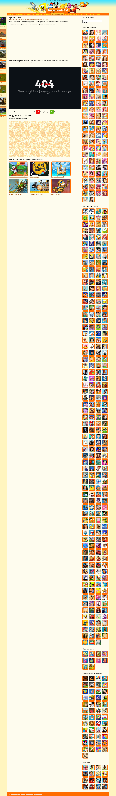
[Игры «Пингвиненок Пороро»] (104, 470)
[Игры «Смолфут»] (104, 528)
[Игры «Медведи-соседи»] (91, 432)
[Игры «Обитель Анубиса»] (98, 458)
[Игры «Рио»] (85, 509)
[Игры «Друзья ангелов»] (98, 73)
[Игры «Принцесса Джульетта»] (98, 150)
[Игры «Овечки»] (104, 725)
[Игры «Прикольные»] (91, 738)
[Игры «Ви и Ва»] (98, 54)
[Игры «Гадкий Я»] (98, 284)
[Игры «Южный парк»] (91, 644)
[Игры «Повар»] (91, 144)
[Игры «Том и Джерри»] (104, 561)
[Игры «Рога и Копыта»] (98, 509)
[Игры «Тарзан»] (91, 554)
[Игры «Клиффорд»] (91, 374)
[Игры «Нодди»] (104, 451)
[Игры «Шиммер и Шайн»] (85, 631)
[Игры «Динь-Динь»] (91, 73)
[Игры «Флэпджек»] (91, 599)
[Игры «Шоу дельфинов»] (91, 631)
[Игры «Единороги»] (104, 73)
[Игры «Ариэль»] (104, 239)
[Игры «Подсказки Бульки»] (98, 483)
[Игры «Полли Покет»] (98, 144)
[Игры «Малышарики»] (85, 425)
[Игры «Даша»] (104, 310)
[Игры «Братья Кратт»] (85, 265)
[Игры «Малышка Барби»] (85, 111)
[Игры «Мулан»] (91, 451)
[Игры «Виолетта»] (85, 60)
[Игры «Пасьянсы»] (91, 732)
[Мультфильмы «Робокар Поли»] (98, 789)
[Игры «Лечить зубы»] (98, 92)
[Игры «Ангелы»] (98, 34)
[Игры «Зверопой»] (85, 348)
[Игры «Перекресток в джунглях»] (91, 470)
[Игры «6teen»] (98, 213)
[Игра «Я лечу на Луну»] (39, 175)
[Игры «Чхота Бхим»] (98, 625)
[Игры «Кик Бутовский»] (85, 368)
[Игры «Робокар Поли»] (91, 509)
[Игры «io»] (91, 680)
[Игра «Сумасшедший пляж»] (39, 192)
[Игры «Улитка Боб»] (91, 580)
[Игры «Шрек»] (98, 631)
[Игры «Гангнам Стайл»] (85, 290)
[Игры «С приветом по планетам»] (104, 516)
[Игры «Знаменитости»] (91, 79)
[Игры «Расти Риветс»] (85, 503)
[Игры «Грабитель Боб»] (104, 693)
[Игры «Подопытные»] (91, 483)
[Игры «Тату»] (85, 176)
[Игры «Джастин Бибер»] (104, 66)
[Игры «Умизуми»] (104, 580)
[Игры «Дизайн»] (85, 73)
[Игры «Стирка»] (85, 169)
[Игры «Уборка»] (104, 176)
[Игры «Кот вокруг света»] (85, 713)
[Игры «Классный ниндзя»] (85, 374)
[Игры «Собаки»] (85, 163)
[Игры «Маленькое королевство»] (98, 419)
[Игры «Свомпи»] (104, 522)
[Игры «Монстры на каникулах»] (91, 445)
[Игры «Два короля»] (85, 316)
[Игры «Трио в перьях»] (85, 573)
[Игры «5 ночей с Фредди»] (85, 680)
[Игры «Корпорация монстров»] (85, 380)
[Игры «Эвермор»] (85, 638)
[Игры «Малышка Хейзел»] (98, 111)
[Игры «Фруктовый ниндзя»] (91, 751)
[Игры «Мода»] (98, 118)
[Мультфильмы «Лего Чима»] (85, 782)
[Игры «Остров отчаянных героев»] (104, 464)
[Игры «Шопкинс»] (98, 195)
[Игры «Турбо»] (104, 573)
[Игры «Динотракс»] (85, 329)
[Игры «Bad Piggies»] (85, 220)
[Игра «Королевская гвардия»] (18, 192)
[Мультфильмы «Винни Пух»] (104, 769)
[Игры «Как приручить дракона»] (98, 355)
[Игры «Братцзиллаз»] (91, 47)
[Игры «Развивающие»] (104, 738)
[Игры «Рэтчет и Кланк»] (98, 516)
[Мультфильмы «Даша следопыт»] (91, 776)
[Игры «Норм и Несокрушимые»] (85, 458)
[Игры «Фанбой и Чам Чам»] (91, 586)
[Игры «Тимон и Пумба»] (98, 561)
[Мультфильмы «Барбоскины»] (91, 769)
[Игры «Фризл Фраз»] (98, 599)
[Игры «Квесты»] (98, 706)
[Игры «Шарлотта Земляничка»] (98, 189)
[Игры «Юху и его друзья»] (98, 644)
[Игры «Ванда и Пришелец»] (85, 271)
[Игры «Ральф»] (98, 496)
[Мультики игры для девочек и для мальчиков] (58, 12)
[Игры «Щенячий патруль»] (104, 631)
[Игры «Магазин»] (85, 105)
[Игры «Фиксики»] (91, 593)
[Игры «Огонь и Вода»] (91, 464)
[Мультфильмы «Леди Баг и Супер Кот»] (91, 782)
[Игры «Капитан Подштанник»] (85, 361)
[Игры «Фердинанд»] (85, 593)
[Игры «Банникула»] (91, 245)
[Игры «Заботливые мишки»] (98, 342)
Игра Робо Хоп (44, 19)
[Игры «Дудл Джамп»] (104, 700)
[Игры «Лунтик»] (85, 413)
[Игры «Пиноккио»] (91, 477)
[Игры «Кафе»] (98, 79)
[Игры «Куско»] (104, 393)
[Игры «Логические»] (98, 713)
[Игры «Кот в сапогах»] (98, 380)
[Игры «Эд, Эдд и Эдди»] (91, 638)
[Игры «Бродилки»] (98, 687)
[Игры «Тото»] (98, 176)
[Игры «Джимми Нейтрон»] (85, 323)
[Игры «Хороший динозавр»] (91, 612)
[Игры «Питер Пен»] (98, 477)
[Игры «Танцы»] (104, 169)
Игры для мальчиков (57, 14)
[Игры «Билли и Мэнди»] (91, 258)
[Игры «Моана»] (104, 438)
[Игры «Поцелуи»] (91, 150)
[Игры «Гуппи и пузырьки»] (85, 310)
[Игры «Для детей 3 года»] (98, 656)
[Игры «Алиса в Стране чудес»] (85, 232)
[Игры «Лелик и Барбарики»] (104, 400)
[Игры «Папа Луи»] (85, 137)
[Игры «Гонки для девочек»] (91, 60)
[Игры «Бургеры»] (104, 47)
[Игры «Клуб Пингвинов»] (98, 374)
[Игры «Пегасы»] (98, 137)
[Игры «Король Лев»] (104, 374)
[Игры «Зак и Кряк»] (104, 342)
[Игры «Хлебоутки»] (104, 606)
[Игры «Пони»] (104, 144)
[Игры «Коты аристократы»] (85, 387)
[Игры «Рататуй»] (91, 503)
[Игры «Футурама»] (85, 606)
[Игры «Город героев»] (85, 303)
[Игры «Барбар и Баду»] (104, 245)
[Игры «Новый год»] (98, 725)
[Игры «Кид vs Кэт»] (98, 361)
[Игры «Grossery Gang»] (98, 220)
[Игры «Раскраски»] (85, 745)
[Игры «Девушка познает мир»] (85, 66)
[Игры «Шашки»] (85, 758)
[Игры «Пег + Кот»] (85, 470)
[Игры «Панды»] (104, 131)
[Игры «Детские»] (91, 700)
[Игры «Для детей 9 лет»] (85, 669)
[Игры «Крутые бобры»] (104, 387)
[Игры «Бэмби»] (98, 265)
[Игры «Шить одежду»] (104, 189)
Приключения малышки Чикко (18, 177)
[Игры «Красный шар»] (91, 713)
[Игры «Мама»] (104, 111)
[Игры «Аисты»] (104, 226)
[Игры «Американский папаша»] (85, 239)
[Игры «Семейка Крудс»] (85, 528)
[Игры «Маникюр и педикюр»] (85, 118)
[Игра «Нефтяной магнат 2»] (61, 175)
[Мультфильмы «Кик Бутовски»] (104, 776)
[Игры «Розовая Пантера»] (104, 509)
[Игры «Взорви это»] (104, 687)
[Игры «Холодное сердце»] (85, 189)
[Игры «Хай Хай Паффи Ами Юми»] (91, 606)
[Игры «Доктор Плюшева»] (91, 329)
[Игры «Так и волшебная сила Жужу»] (85, 554)
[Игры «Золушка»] (104, 348)
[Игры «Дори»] (98, 335)
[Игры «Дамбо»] (98, 310)
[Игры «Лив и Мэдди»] (104, 92)
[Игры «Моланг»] (85, 445)
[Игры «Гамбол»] (104, 284)
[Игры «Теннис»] (98, 745)
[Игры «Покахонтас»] (85, 490)
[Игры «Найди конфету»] (98, 719)
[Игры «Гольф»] (98, 693)
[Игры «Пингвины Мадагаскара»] (85, 477)
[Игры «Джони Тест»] (91, 323)
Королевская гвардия (15, 194)
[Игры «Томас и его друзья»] (85, 567)
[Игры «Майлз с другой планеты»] (104, 413)
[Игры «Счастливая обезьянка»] (91, 548)
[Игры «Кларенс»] (104, 368)
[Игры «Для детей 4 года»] (104, 656)
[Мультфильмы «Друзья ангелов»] (98, 776)
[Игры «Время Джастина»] (91, 277)
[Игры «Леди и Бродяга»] (91, 400)
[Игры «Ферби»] (104, 586)
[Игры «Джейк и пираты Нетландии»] (98, 316)
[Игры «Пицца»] (85, 144)
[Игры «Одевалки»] (85, 131)
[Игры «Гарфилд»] (98, 290)
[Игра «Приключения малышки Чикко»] (18, 175)
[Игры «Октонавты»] (98, 464)
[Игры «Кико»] (91, 368)
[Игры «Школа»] (85, 195)
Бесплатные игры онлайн (72, 14)
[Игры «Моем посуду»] (104, 118)
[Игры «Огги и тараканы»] (85, 464)
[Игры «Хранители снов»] (104, 612)
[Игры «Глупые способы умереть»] (91, 693)
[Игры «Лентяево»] (85, 406)
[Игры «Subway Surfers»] (104, 220)
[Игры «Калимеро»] (104, 355)
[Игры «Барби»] (85, 41)
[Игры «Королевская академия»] (104, 79)
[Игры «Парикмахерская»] (91, 137)
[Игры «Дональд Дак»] (85, 335)
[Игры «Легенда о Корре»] (85, 400)
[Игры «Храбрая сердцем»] (98, 612)
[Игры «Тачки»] (98, 554)
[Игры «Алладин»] (91, 232)
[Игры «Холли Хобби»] (85, 612)
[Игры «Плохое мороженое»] (104, 732)
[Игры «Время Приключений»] (98, 277)
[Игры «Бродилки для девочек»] (98, 47)
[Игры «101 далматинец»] (85, 213)
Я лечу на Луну (34, 177)
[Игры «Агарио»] (98, 680)
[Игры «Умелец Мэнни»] (98, 580)
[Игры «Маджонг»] (104, 713)
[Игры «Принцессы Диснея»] (104, 150)
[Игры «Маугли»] (104, 425)
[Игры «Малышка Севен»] (91, 111)
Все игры (10, 14)
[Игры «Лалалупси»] (104, 86)
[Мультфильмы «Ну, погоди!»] (85, 789)
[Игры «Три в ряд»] (104, 745)
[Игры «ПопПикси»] (85, 150)
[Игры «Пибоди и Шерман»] (98, 470)
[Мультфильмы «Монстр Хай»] (98, 782)
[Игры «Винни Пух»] (98, 271)
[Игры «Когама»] (104, 706)
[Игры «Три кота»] (104, 567)
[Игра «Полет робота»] (61, 192)
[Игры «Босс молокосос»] (104, 258)
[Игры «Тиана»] (85, 561)
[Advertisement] (33, 42)
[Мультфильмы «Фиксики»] (104, 789)
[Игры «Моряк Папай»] (85, 451)
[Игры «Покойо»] (98, 490)
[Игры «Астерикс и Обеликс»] (85, 245)
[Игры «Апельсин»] (98, 239)
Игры (10, 19)
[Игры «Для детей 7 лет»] (98, 662)
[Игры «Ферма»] (85, 751)
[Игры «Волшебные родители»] (104, 271)
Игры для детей (45, 14)
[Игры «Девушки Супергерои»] (91, 66)
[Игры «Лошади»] (98, 99)
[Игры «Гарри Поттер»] (91, 290)
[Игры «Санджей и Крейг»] (91, 522)
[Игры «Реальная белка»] (98, 503)
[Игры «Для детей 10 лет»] (85, 656)
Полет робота (55, 194)
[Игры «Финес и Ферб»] (98, 593)
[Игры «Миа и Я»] (91, 118)
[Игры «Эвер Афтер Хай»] (104, 195)
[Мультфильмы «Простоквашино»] (91, 789)
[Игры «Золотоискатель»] (85, 706)
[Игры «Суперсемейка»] (104, 541)
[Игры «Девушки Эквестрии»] (98, 66)
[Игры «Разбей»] (98, 738)
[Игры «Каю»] (91, 361)
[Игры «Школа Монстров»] (91, 195)
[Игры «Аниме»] (104, 34)
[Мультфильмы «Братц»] (98, 769)
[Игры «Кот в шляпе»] (104, 380)
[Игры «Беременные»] (98, 41)
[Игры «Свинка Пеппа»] (98, 522)
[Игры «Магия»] (91, 105)
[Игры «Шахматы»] (104, 751)
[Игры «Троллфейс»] (98, 573)
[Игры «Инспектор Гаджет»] (85, 355)
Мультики (84, 14)
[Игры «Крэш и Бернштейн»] (91, 393)
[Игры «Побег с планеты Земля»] (104, 477)
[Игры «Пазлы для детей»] (85, 732)
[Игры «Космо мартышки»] (91, 380)
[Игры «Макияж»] (98, 105)
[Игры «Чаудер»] (104, 618)
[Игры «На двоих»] (91, 124)
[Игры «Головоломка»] (104, 297)
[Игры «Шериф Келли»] (104, 625)
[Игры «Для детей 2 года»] (91, 656)
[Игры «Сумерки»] (98, 169)
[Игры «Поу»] (104, 490)
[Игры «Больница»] (104, 41)
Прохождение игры (94, 14)
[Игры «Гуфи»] (91, 310)
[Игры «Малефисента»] (104, 419)
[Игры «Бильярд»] (85, 687)
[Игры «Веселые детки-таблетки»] (91, 54)
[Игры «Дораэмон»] (91, 335)
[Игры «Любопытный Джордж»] (91, 413)
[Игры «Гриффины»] (98, 303)
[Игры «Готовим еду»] (98, 60)
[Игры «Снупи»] (91, 535)
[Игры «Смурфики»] (85, 535)
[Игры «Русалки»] (91, 156)
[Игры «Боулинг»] (91, 687)
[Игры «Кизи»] (104, 361)
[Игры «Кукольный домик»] (91, 86)
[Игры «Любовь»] (104, 99)
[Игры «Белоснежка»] (98, 252)
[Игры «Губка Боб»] (104, 303)
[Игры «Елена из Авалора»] (85, 79)
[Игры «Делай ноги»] (91, 316)
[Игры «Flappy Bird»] (91, 220)
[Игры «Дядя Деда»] (85, 342)
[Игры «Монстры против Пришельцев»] (98, 445)
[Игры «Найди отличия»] (104, 719)
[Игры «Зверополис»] (91, 348)
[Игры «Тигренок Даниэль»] (91, 561)
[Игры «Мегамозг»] (85, 432)
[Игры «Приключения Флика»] (85, 496)
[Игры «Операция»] (91, 131)
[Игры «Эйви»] (85, 201)
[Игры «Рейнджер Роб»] (104, 503)
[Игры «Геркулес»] (85, 297)
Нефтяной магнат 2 (57, 177)
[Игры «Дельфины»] (85, 700)
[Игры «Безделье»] (91, 41)
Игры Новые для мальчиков (31, 19)
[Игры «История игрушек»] (91, 355)
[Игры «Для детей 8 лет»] (104, 662)
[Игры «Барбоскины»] (85, 252)
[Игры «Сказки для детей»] (91, 669)
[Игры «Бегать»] (104, 680)
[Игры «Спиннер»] (91, 745)
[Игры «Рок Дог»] (85, 516)
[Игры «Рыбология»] (91, 516)
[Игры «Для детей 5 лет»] (85, 662)
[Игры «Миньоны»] (85, 438)
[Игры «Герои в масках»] (91, 297)
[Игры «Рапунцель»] (104, 496)
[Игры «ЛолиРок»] (91, 99)
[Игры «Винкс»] (104, 54)
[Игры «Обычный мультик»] (104, 458)
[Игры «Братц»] (85, 47)
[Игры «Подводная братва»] (85, 483)
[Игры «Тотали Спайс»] (91, 567)
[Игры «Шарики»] (98, 751)
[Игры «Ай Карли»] (91, 34)
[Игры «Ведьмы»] (85, 54)
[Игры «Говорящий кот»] (98, 297)
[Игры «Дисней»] (98, 700)
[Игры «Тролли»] (91, 573)
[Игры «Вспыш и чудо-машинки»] (91, 284)
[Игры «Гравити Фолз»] (91, 303)
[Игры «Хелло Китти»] (98, 606)
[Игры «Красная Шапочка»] (98, 387)
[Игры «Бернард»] (104, 252)
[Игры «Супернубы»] (98, 541)
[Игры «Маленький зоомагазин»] (104, 105)
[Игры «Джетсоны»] (104, 316)
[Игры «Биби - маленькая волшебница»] (85, 258)
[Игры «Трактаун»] (98, 567)
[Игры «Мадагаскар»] (98, 413)
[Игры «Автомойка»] (85, 34)
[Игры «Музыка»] (85, 124)
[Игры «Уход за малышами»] (91, 182)
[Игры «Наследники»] (98, 124)
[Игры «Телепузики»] (104, 554)
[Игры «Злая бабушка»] (98, 348)
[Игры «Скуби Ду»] (98, 528)
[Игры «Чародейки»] (91, 189)
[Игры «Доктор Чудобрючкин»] (98, 329)
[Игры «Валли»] (104, 265)
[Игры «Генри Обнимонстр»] (104, 290)
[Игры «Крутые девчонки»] (85, 393)
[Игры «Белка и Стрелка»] (91, 252)
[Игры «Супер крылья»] (91, 541)
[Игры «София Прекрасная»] (91, 163)
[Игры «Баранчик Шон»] (98, 245)
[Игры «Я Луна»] (91, 201)
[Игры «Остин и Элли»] (98, 131)
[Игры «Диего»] (104, 323)
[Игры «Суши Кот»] (85, 548)
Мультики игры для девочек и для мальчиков (21, 794)
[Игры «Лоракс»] (98, 406)
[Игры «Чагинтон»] (91, 618)
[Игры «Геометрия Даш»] (85, 693)
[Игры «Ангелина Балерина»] (91, 239)
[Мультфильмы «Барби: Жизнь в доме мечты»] (85, 769)
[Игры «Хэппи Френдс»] (85, 618)
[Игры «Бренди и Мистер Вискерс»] (91, 265)
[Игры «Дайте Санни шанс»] (104, 60)
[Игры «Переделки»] (104, 137)
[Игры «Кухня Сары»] (98, 86)
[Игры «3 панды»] (91, 213)
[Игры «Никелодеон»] (85, 725)
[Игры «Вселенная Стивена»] (85, 284)
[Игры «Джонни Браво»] (98, 323)
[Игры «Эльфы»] (104, 638)
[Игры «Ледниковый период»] (98, 400)
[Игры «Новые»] (91, 725)
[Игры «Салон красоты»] (98, 156)
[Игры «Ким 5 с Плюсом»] (98, 368)
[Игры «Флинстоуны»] (85, 599)
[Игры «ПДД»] (98, 732)
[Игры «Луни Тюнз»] (104, 406)
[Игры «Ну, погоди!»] (91, 458)
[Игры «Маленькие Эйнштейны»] (91, 419)
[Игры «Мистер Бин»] (98, 438)
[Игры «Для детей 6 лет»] (91, 662)
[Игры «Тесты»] (91, 176)
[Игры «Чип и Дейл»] (85, 625)
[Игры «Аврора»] (91, 226)
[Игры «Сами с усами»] (85, 522)
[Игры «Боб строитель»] (98, 258)
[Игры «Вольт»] (85, 277)
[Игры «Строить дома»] (91, 169)
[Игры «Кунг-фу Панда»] (98, 393)
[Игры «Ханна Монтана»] (104, 182)
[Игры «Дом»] (104, 329)
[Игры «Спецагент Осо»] (85, 541)
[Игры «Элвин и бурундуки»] (98, 638)
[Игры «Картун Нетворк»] (91, 706)
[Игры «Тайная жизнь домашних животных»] (104, 548)
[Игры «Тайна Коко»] (98, 548)
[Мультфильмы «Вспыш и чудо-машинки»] (85, 776)
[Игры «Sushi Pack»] (85, 226)
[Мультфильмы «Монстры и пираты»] (104, 782)
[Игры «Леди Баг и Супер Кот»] (91, 92)
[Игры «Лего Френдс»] (85, 92)
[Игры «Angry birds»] (104, 213)
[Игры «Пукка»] (91, 496)
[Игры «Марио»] (91, 425)
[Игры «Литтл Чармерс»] (85, 99)
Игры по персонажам (33, 14)
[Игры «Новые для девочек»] (104, 124)
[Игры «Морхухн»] (104, 445)
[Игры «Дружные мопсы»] (104, 335)
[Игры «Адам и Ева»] (98, 226)
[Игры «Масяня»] (98, 425)
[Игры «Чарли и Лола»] (98, 618)
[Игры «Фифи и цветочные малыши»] (104, 593)
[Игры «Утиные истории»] (85, 586)
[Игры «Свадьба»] (104, 156)
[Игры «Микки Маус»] (98, 432)
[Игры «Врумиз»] (104, 277)
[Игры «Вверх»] (91, 271)
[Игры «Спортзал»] (98, 163)
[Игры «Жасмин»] (91, 342)
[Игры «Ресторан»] (85, 156)
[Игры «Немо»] (98, 451)
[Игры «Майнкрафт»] (85, 719)
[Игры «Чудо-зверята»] (91, 625)
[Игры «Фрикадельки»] (104, 599)
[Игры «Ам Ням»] (104, 232)
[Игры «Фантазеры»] (98, 586)
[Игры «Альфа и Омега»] (98, 232)
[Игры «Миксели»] (104, 432)
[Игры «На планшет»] (91, 719)
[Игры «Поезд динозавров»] (104, 483)
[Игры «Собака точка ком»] (98, 535)
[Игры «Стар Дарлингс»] (104, 163)
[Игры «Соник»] (104, 535)
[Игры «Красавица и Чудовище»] (91, 387)
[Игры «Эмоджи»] (85, 644)
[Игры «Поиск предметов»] (85, 738)
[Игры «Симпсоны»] (91, 528)
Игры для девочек (20, 14)
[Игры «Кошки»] (85, 86)
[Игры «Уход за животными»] (85, 182)
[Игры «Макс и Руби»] (85, 419)
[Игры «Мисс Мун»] (91, 438)
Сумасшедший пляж (36, 194)
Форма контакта (38, 794)
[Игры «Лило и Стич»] (91, 406)
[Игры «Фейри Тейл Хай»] (98, 182)
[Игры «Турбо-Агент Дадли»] (85, 580)
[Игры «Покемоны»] (91, 490)
